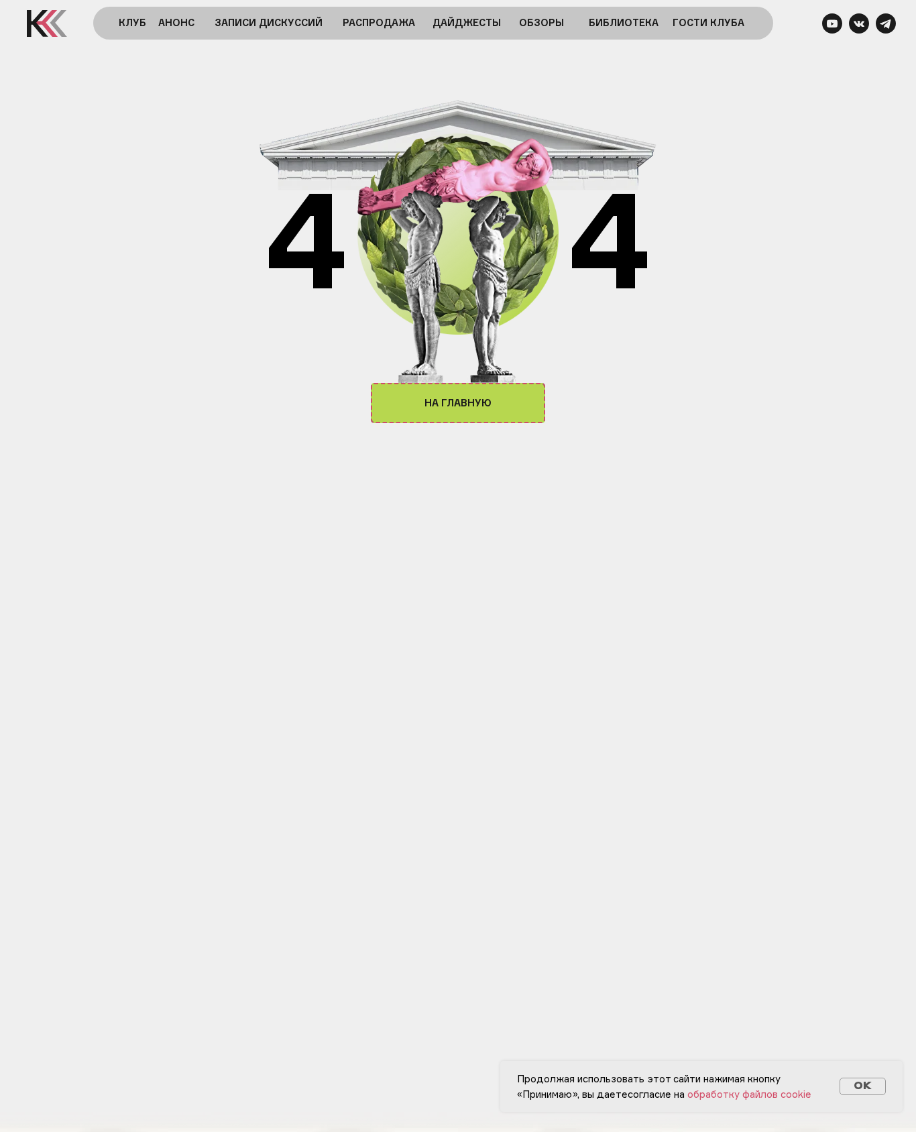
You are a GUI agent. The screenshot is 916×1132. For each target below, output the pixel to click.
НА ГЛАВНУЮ (458, 402)
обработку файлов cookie (749, 1094)
